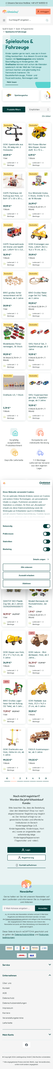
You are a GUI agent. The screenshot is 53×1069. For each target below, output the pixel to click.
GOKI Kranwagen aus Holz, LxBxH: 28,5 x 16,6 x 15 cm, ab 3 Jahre (38, 247)
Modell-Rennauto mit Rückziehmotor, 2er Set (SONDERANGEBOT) (38, 604)
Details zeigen (39, 559)
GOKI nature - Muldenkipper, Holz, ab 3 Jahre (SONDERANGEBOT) (38, 655)
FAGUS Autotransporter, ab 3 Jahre (39, 750)
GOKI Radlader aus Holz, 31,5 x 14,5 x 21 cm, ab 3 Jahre (37, 703)
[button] (46, 96)
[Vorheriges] (3, 3)
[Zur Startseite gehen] (10, 12)
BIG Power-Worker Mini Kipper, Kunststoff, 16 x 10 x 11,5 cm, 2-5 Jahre (37, 147)
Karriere (6, 1013)
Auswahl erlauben (26, 575)
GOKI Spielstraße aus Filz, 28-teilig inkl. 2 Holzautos (13, 147)
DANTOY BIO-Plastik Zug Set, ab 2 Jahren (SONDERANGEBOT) (13, 604)
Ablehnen (26, 583)
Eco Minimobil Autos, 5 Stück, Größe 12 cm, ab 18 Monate (38, 196)
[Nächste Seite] (46, 778)
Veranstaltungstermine (12, 1018)
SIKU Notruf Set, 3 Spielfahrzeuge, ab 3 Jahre (38, 346)
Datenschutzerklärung (13, 919)
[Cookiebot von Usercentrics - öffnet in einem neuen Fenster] (39, 483)
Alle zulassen (26, 567)
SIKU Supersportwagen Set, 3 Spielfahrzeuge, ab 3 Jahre (38, 398)
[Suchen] (47, 20)
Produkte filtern (14, 109)
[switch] (46, 534)
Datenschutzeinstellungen (14, 1003)
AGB (4, 993)
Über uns (6, 983)
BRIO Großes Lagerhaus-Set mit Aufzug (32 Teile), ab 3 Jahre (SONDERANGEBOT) (13, 703)
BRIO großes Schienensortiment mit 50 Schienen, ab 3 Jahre (13, 295)
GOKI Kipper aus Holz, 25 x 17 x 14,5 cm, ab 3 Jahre (13, 655)
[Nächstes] (49, 3)
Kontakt (6, 988)
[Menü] (4, 20)
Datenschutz (8, 998)
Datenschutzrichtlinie (24, 934)
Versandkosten (44, 1062)
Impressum (7, 1008)
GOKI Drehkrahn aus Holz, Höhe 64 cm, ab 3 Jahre (13, 752)
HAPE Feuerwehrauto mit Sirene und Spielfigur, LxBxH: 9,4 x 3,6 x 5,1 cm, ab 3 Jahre (14, 247)
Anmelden (42, 908)
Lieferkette (7, 1023)
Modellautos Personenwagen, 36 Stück (12, 345)
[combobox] (25, 20)
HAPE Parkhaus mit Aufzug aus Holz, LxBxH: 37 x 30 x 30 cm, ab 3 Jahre (13, 196)
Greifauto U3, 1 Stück (13, 395)
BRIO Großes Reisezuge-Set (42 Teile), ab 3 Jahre (37, 295)
